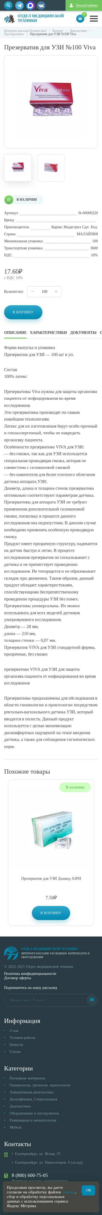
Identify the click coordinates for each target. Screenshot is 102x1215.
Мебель (15, 1127)
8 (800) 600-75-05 (30, 1175)
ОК (88, 1190)
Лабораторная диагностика (32, 1092)
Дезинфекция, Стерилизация (33, 1099)
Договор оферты (17, 978)
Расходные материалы (27, 1078)
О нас (14, 1031)
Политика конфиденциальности (30, 974)
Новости (16, 1045)
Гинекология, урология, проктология (40, 1085)
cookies (68, 1192)
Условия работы (22, 1038)
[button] (51, 913)
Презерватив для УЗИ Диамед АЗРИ (51, 879)
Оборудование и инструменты (34, 1113)
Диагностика (20, 1106)
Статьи (15, 1052)
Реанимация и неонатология (33, 1120)
